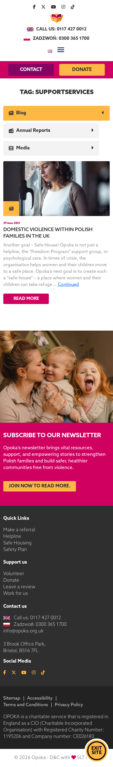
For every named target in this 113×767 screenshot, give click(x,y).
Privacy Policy (69, 705)
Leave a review (19, 587)
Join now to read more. (39, 486)
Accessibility (40, 698)
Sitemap (11, 698)
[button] (61, 50)
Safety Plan (15, 549)
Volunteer (13, 574)
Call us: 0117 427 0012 (61, 29)
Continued (68, 285)
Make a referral (19, 530)
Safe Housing (17, 543)
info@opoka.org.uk (23, 631)
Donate (82, 69)
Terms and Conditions (25, 705)
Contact (31, 69)
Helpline (12, 536)
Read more (26, 299)
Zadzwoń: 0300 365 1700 (61, 38)
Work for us (15, 593)
